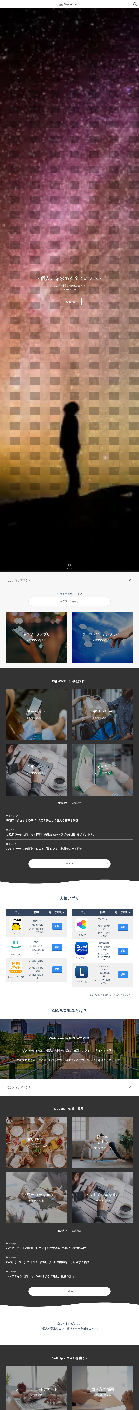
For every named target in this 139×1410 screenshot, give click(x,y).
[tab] (62, 803)
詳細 (57, 925)
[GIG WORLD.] (69, 4)
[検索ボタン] (135, 4)
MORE (69, 863)
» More (69, 1291)
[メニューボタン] (4, 4)
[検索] (130, 580)
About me (69, 301)
